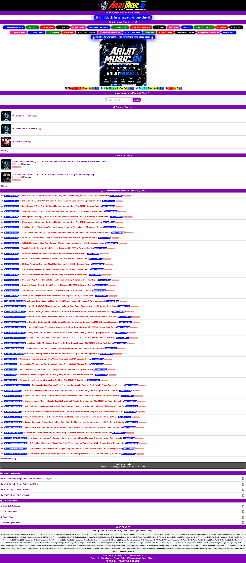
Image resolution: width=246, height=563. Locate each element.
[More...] (4, 151)
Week (123, 467)
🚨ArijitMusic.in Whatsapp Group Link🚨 (123, 17)
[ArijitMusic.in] (123, 5)
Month (132, 467)
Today (103, 467)
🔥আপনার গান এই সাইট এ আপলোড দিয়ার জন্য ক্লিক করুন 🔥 (123, 37)
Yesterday (113, 467)
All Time (141, 467)
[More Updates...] (8, 459)
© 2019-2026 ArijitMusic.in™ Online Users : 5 (123, 555)
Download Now (116, 195)
